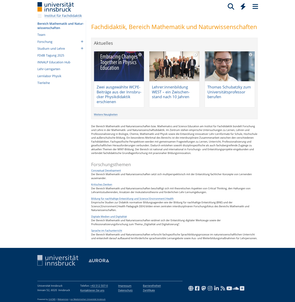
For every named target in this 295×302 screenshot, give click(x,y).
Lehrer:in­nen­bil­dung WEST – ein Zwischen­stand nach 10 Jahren (171, 91)
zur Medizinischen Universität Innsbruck (88, 299)
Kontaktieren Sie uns (92, 290)
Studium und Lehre (51, 48)
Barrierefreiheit (152, 285)
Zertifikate (149, 290)
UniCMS (51, 299)
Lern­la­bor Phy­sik (49, 76)
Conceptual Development (106, 170)
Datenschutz (125, 290)
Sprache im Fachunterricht (106, 230)
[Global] (243, 6)
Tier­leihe (43, 83)
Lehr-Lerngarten (48, 69)
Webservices (63, 299)
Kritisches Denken (101, 184)
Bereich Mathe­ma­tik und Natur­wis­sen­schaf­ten (60, 26)
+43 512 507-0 (99, 285)
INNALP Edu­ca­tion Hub (53, 62)
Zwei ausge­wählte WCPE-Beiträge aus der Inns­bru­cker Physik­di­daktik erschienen (119, 94)
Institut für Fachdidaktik (63, 15)
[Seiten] (255, 7)
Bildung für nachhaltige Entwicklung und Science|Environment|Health (132, 198)
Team (41, 35)
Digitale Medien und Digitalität (109, 216)
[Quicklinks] (243, 7)
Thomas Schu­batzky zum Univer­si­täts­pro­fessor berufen (229, 91)
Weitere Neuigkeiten (106, 114)
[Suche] (231, 7)
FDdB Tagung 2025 (50, 55)
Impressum (124, 285)
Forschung (44, 42)
